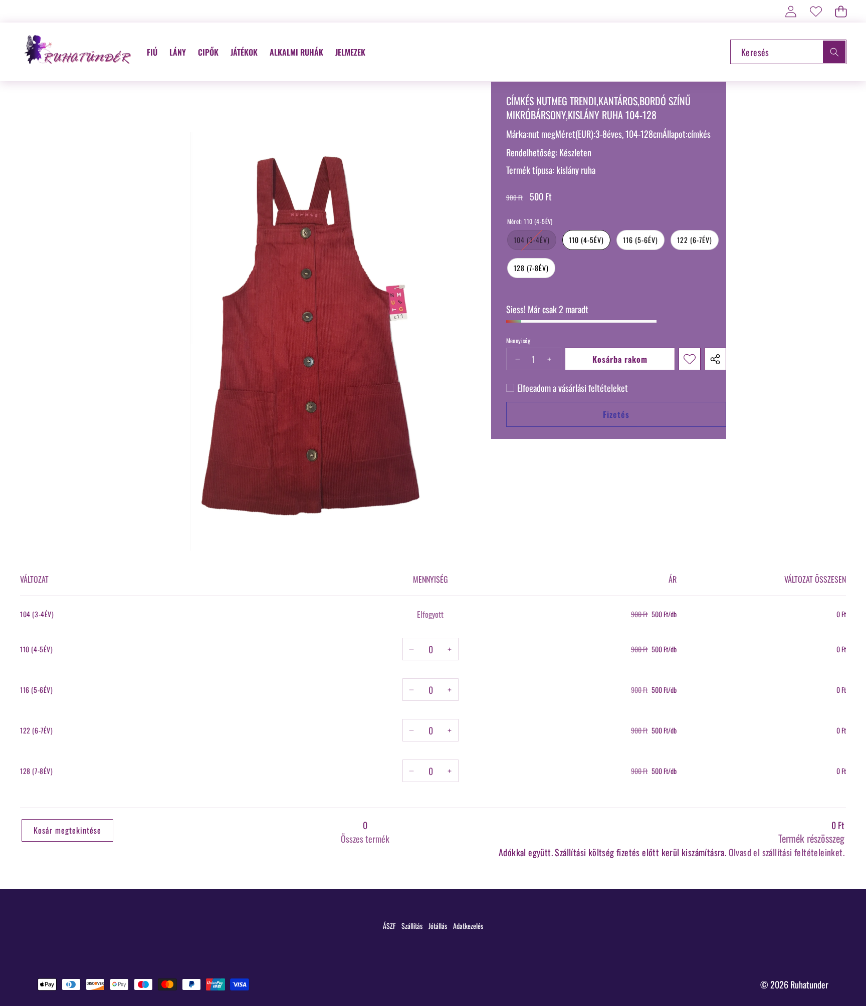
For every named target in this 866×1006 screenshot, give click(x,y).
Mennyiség (518, 341)
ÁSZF (389, 925)
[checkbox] (567, 388)
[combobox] (788, 52)
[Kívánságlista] (815, 11)
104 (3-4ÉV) (535, 242)
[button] (840, 11)
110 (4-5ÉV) (586, 239)
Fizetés (616, 414)
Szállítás (411, 925)
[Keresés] (834, 52)
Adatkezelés (468, 925)
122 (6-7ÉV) (694, 239)
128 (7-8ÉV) (531, 268)
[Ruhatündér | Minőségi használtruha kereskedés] (79, 52)
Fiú (152, 52)
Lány (177, 52)
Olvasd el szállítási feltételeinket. (786, 852)
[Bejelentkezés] (790, 11)
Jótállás (437, 925)
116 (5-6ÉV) (640, 239)
